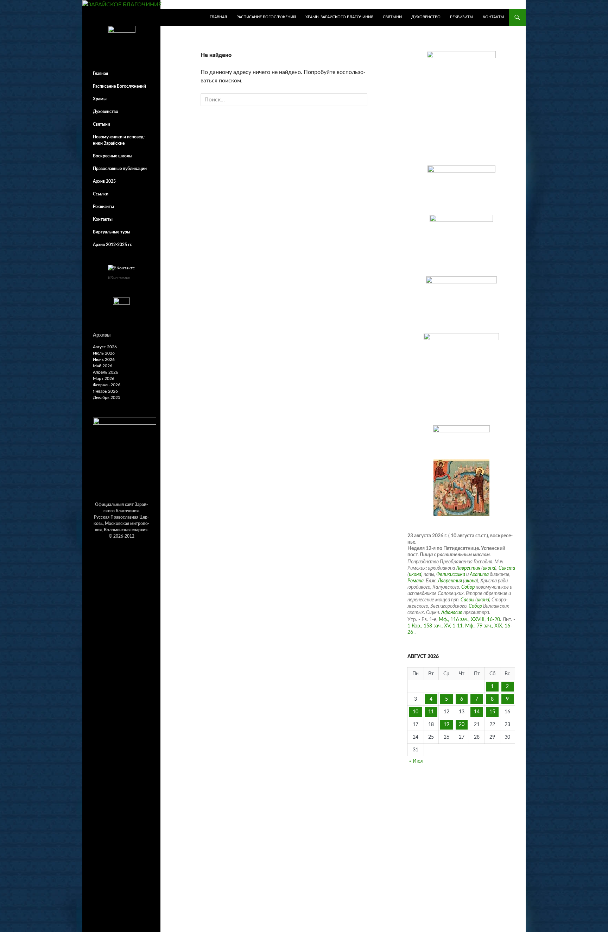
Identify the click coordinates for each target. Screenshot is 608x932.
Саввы (467, 600)
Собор (468, 587)
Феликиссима (450, 574)
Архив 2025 (104, 181)
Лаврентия (468, 568)
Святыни (392, 17)
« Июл (416, 761)
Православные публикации (120, 169)
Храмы (100, 99)
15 (492, 711)
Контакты (493, 17)
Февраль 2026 (106, 385)
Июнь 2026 (104, 359)
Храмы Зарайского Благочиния (339, 17)
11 (431, 711)
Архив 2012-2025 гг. (112, 245)
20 (461, 724)
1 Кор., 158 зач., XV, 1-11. (435, 626)
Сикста (507, 568)
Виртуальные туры (111, 232)
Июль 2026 (104, 353)
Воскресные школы (112, 156)
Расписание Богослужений (266, 17)
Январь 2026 (105, 391)
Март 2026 (103, 378)
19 (446, 724)
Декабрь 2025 (106, 397)
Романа (415, 580)
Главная (218, 17)
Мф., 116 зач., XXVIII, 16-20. (470, 619)
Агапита (479, 574)
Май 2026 (102, 366)
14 (477, 711)
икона (489, 568)
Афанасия (451, 612)
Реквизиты (461, 17)
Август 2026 (105, 347)
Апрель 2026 (105, 372)
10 (415, 711)
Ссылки (100, 194)
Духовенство (426, 17)
